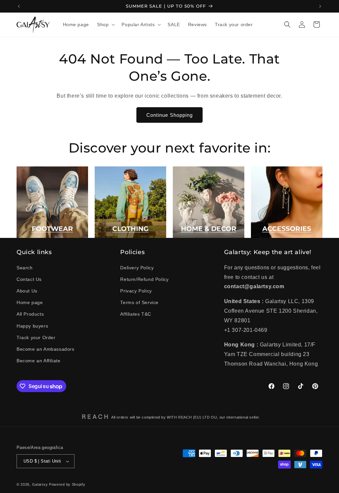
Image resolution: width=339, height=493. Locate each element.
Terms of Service (139, 302)
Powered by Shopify (67, 484)
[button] (105, 24)
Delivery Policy (137, 267)
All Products (30, 314)
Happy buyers (32, 326)
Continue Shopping (169, 115)
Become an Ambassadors (45, 349)
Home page (30, 302)
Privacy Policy (136, 290)
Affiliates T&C (135, 314)
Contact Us (29, 279)
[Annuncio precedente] (19, 6)
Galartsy (40, 484)
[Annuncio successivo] (320, 6)
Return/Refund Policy (144, 279)
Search (25, 267)
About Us (27, 290)
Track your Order (36, 337)
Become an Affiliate (38, 360)
